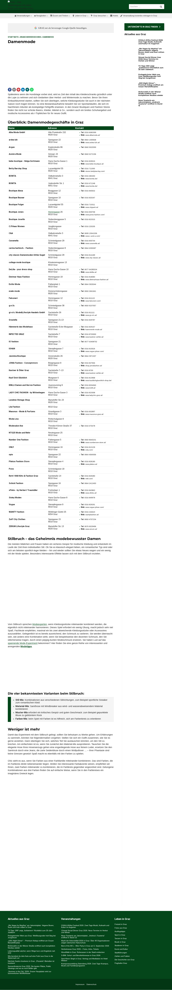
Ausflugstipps (120, 931)
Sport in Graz (120, 935)
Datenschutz (91, 984)
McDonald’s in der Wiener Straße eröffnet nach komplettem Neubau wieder (150, 93)
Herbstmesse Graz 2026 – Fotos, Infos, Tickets (80, 949)
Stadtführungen (121, 953)
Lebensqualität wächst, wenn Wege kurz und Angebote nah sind (31, 952)
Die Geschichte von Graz (124, 960)
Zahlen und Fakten (122, 956)
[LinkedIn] (23, 89)
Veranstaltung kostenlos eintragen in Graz (140, 16)
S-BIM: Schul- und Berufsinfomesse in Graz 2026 (80, 955)
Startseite (13, 37)
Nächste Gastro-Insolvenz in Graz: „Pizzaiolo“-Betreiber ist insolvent (31, 962)
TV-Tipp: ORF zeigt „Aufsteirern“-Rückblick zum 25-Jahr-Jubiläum (150, 67)
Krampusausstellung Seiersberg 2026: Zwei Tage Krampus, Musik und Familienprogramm (85, 965)
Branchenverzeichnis (30, 37)
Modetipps (26, 646)
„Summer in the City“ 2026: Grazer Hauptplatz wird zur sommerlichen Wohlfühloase (29, 972)
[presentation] (130, 43)
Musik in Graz (120, 942)
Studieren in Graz (122, 946)
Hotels (115, 16)
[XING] (27, 89)
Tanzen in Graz (121, 938)
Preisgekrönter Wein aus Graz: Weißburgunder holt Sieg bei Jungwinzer (149, 76)
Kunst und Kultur (121, 949)
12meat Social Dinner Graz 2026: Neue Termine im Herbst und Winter (149, 59)
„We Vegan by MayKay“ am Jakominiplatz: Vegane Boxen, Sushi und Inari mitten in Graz (151, 51)
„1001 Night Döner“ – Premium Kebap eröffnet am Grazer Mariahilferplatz (150, 84)
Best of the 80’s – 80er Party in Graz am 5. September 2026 (85, 946)
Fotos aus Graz (121, 928)
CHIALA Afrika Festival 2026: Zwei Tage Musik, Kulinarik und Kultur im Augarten (150, 41)
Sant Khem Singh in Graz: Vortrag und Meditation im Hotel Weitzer (84, 960)
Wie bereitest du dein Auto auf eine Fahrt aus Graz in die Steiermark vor (30, 957)
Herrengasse (54, 212)
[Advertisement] (61, 65)
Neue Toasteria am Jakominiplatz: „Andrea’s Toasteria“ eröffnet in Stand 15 (150, 102)
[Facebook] (10, 89)
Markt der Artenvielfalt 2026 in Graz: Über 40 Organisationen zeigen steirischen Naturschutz (85, 942)
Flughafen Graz (121, 963)
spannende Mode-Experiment (23, 643)
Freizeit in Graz (121, 924)
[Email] (14, 89)
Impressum (80, 984)
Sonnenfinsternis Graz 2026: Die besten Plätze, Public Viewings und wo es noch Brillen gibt (29, 967)
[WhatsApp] (32, 89)
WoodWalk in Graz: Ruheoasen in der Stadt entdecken (83, 952)
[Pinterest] (18, 89)
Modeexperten (39, 624)
